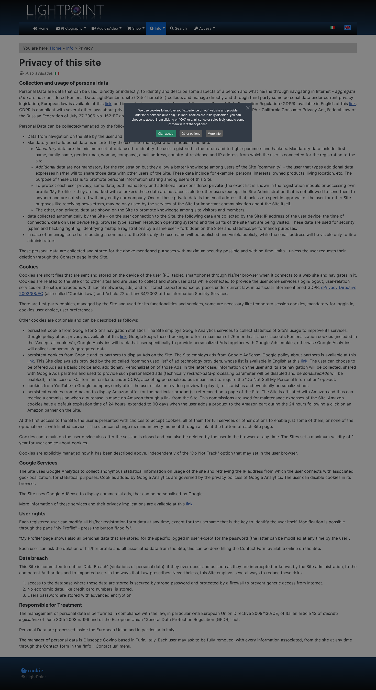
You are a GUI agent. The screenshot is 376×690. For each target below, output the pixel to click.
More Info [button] (214, 133)
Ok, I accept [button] (166, 133)
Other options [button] (191, 133)
